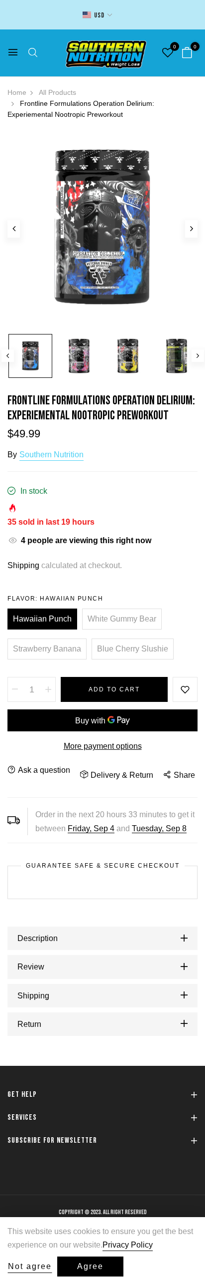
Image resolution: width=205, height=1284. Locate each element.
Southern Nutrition (51, 454)
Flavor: (55, 598)
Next (198, 355)
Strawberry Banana (47, 648)
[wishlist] (167, 53)
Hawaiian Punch (42, 619)
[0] (187, 53)
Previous (7, 355)
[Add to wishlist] (185, 689)
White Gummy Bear (122, 619)
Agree (90, 1266)
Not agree (30, 1266)
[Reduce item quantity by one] (15, 689)
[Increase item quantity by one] (48, 689)
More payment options (103, 746)
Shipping (23, 565)
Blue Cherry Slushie (132, 648)
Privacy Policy (127, 1245)
